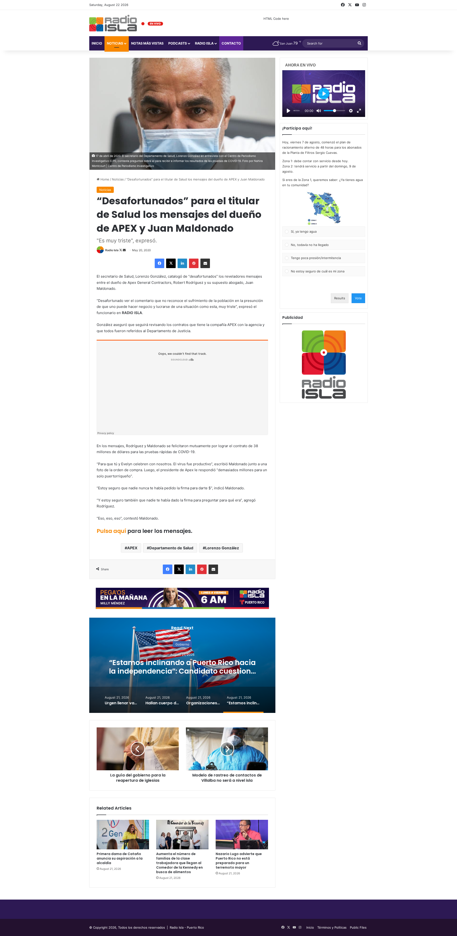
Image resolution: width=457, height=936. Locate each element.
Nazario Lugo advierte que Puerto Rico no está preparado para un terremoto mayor (239, 860)
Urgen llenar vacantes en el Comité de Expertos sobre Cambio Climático (182, 666)
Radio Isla (112, 250)
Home (104, 179)
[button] (324, 208)
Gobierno (182, 644)
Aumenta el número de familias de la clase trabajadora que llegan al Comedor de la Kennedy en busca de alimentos (179, 862)
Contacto (231, 43)
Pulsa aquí (111, 531)
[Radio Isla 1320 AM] (113, 23)
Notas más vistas (147, 43)
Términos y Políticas (332, 927)
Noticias (115, 43)
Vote (358, 298)
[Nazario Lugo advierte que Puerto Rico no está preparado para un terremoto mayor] (242, 834)
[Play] (288, 111)
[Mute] (319, 111)
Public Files (358, 927)
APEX (132, 548)
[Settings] (351, 111)
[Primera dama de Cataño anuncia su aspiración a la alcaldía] (123, 834)
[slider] (296, 110)
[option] (182, 665)
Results (339, 298)
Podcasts (177, 43)
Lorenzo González (222, 548)
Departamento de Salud (171, 548)
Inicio (97, 43)
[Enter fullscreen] (359, 111)
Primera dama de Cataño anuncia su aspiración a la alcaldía (120, 858)
